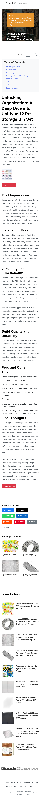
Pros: (10, 82)
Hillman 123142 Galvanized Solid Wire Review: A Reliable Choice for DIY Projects (27, 621)
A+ (37, 55)
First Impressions (13, 67)
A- (28, 55)
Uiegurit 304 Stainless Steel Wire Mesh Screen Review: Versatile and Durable (27, 653)
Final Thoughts (12, 88)
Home (11, 15)
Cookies (36, 793)
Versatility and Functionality (17, 73)
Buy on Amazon (9, 185)
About (12, 793)
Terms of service (19, 793)
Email (33, 521)
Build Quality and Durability (17, 76)
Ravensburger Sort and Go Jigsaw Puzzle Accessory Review (26, 668)
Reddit (7, 521)
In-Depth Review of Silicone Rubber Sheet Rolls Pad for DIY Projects (27, 715)
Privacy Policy (28, 793)
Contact (5, 793)
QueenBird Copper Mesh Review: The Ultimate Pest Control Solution (26, 747)
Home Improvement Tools (21, 18)
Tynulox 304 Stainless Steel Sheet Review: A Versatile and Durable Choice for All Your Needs (27, 732)
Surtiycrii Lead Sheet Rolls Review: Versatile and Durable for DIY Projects (26, 637)
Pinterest (20, 521)
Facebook (9, 510)
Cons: (10, 85)
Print (7, 527)
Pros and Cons (12, 79)
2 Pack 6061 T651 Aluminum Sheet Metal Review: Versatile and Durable (27, 684)
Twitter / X (23, 510)
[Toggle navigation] (33, 3)
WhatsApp (9, 516)
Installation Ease (12, 70)
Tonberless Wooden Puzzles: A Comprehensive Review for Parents (27, 606)
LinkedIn (23, 516)
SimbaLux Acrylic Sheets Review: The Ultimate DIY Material (26, 700)
